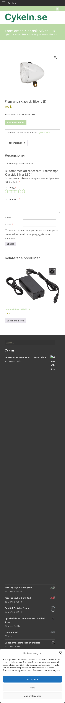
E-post (9, 224)
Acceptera (32, 679)
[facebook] (57, 9)
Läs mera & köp (15, 122)
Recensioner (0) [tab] (16, 142)
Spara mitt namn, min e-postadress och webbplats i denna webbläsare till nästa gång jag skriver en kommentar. (31, 234)
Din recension (12, 199)
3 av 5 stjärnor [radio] (15, 191)
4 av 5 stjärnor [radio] (19, 191)
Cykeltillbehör (44, 132)
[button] (60, 653)
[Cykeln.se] (23, 17)
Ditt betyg (10, 187)
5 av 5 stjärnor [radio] (23, 191)
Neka (32, 687)
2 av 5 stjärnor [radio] (11, 191)
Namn (9, 217)
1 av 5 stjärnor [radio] (6, 191)
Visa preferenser (32, 695)
